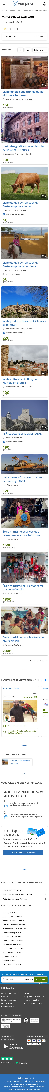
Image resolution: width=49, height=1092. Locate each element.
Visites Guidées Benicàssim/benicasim (17, 894)
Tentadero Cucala (11, 689)
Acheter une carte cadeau (23, 852)
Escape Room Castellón (12, 964)
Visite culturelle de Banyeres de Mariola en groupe (23, 381)
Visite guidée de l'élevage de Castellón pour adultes (20, 204)
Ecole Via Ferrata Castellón (13, 940)
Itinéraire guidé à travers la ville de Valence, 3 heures (23, 148)
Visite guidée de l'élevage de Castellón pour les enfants (20, 264)
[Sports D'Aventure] (22, 3)
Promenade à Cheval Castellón (14, 928)
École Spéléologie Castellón (13, 932)
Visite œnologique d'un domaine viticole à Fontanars (23, 93)
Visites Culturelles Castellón (13, 920)
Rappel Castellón (9, 960)
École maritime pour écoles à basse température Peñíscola (21, 533)
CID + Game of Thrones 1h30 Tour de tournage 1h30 (24, 479)
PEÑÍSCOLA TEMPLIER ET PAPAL (22, 433)
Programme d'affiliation (34, 996)
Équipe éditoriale (8, 1000)
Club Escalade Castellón (12, 936)
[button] (44, 680)
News (26, 993)
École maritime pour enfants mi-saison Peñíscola (23, 587)
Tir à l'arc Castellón (10, 956)
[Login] (44, 4)
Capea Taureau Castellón (12, 917)
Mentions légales (31, 1000)
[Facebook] (19, 1082)
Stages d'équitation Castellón (14, 948)
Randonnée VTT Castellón (12, 944)
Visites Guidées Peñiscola (12, 890)
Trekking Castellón (10, 913)
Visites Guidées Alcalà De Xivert (15, 899)
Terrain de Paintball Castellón (14, 924)
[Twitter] (26, 1082)
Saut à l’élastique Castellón (13, 952)
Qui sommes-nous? (9, 993)
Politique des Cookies (33, 1003)
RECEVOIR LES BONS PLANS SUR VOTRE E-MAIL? (23, 974)
